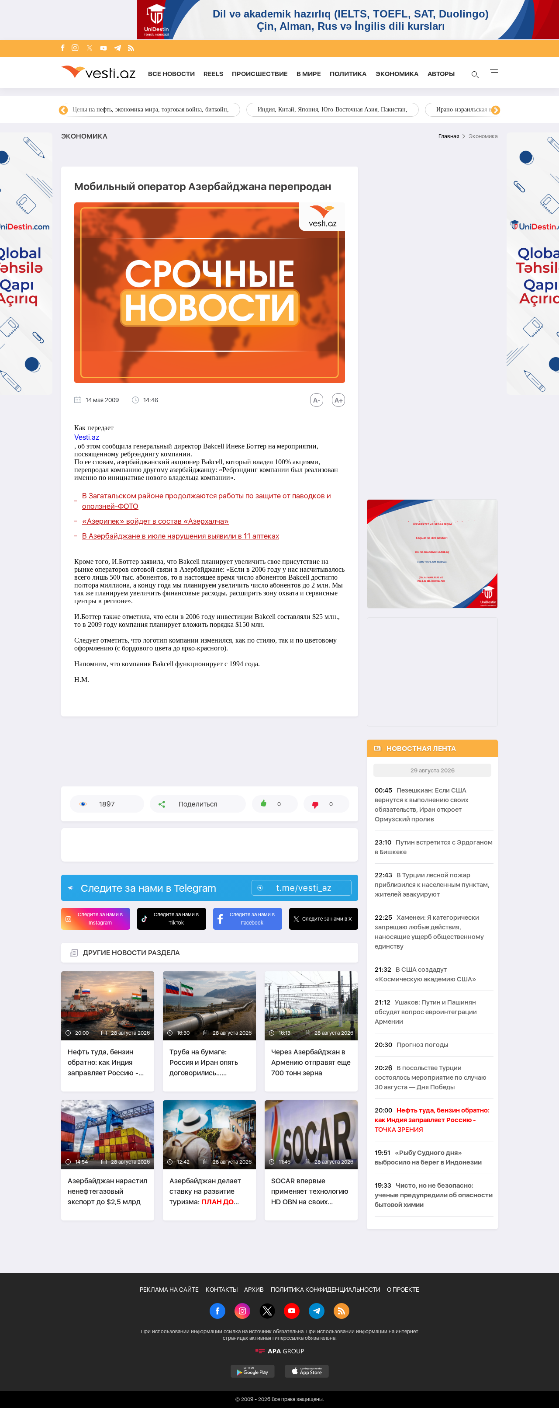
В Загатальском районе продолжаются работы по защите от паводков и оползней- (206, 501)
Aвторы (441, 74)
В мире (309, 74)
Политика (348, 74)
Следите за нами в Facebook (252, 918)
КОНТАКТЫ (222, 1289)
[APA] (279, 1351)
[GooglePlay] (253, 1371)
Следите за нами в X (327, 919)
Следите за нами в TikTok (176, 918)
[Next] (495, 110)
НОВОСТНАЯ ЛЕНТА (421, 748)
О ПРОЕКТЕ (403, 1289)
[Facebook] (63, 48)
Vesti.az (86, 437)
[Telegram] (117, 49)
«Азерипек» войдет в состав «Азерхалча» (155, 521)
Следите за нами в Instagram (100, 918)
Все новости (171, 74)
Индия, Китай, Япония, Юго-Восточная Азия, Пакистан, (332, 109)
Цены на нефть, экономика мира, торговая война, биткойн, (150, 109)
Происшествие (260, 74)
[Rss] (131, 49)
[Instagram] (75, 48)
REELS (213, 74)
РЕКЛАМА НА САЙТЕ (169, 1289)
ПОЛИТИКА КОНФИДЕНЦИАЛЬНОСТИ (325, 1289)
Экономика (397, 74)
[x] (89, 49)
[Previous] (63, 110)
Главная (448, 136)
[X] (267, 1312)
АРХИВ (254, 1289)
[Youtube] (103, 49)
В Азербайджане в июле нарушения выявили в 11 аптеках (180, 536)
